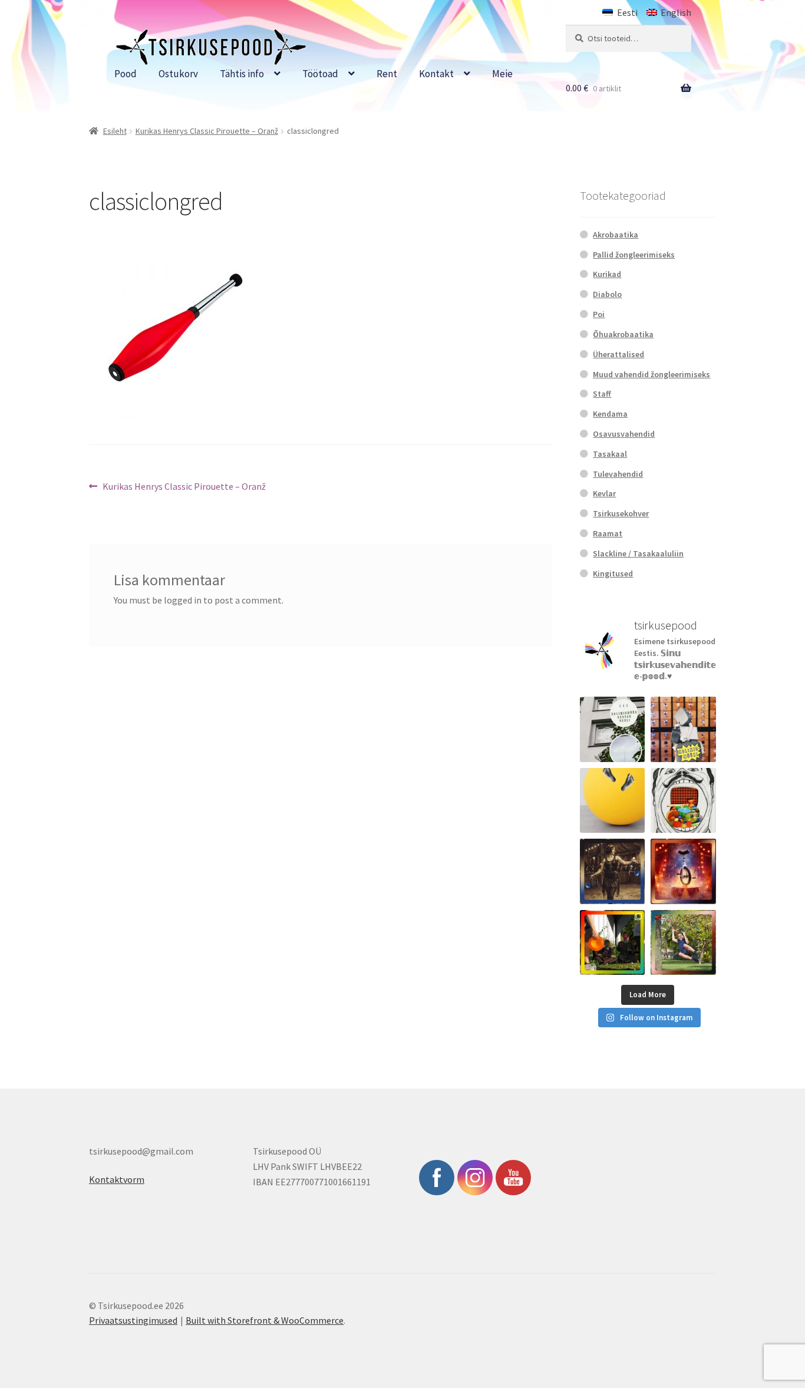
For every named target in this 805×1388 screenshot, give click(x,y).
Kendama (610, 413)
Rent (387, 73)
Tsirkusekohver (621, 513)
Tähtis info (242, 73)
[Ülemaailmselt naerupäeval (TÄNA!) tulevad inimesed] (683, 800)
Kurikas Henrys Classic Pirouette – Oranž (207, 131)
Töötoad (320, 73)
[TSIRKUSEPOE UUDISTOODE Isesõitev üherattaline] (683, 871)
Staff (602, 393)
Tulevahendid (618, 474)
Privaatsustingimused (133, 1320)
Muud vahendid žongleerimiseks (651, 374)
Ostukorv (178, 73)
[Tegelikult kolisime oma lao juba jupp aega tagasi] (612, 729)
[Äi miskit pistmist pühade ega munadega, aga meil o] (612, 871)
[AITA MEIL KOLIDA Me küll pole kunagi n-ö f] (683, 729)
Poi (599, 314)
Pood (125, 73)
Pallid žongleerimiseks (634, 254)
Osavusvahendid (624, 433)
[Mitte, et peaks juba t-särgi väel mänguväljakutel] (683, 942)
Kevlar (604, 493)
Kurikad (607, 274)
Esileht (115, 131)
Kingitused (613, 573)
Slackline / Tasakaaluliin (638, 553)
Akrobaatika (615, 234)
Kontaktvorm (116, 1179)
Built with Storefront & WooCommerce (265, 1320)
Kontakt (436, 73)
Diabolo (607, 294)
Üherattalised (618, 354)
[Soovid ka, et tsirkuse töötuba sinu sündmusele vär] (612, 942)
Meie (502, 73)
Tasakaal (610, 454)
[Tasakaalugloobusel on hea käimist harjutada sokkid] (612, 800)
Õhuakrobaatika (623, 334)
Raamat (607, 533)
